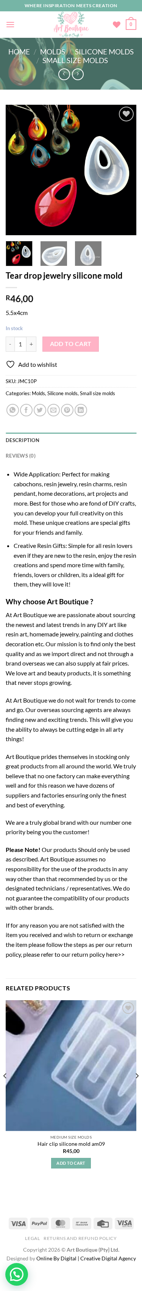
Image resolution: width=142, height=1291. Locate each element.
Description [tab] (22, 440)
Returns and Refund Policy (80, 1238)
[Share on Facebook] (26, 410)
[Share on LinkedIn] (81, 410)
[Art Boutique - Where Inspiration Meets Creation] (71, 24)
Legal (32, 1238)
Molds (52, 51)
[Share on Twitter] (40, 410)
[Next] (124, 170)
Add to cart (71, 343)
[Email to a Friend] (53, 410)
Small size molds (75, 60)
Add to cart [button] (71, 1163)
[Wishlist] (116, 24)
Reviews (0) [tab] (21, 456)
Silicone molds (104, 51)
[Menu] (10, 24)
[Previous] (18, 170)
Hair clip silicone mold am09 (71, 1144)
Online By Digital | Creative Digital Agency (86, 1258)
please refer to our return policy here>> (74, 954)
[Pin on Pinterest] (67, 410)
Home (19, 51)
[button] (16, 1274)
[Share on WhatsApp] (12, 410)
